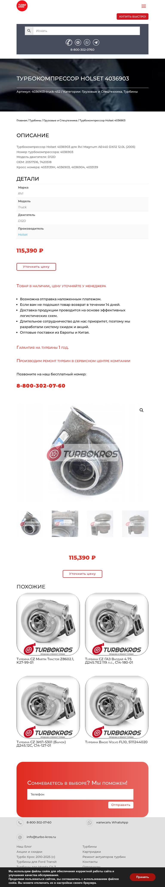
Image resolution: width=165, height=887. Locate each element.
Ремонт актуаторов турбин (104, 857)
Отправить (120, 805)
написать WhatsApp (112, 822)
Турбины (131, 92)
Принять (142, 877)
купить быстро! (132, 16)
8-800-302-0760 (82, 50)
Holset (23, 234)
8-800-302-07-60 (41, 386)
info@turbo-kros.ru (41, 837)
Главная (22, 120)
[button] (141, 410)
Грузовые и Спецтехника (102, 92)
